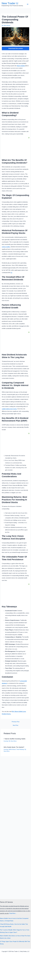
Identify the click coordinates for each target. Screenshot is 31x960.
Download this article (15, 48)
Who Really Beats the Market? (14, 747)
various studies (6, 246)
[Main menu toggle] (27, 4)
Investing (6, 741)
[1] (11, 272)
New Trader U (10, 3)
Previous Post (15, 721)
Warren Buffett (21, 65)
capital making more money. (9, 409)
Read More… (13, 913)
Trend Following (20, 749)
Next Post (15, 725)
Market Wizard (12, 749)
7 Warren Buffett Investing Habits (14, 739)
